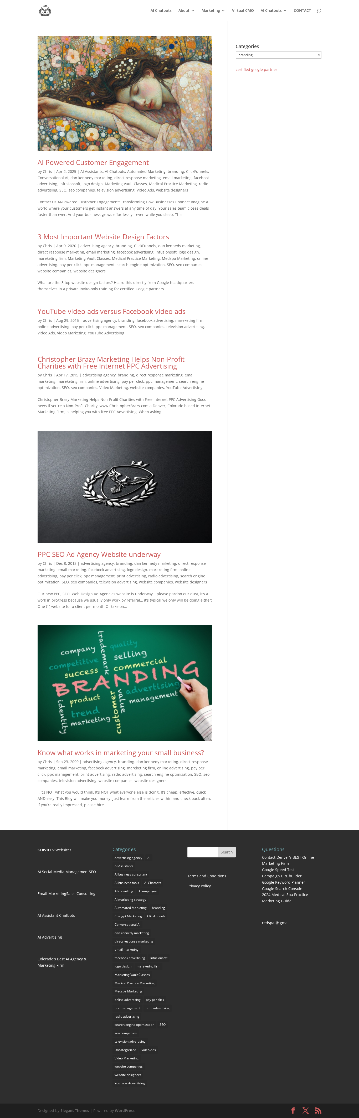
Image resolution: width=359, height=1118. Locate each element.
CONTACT (302, 11)
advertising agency (97, 245)
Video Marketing (71, 332)
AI (148, 858)
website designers (172, 190)
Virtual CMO (243, 11)
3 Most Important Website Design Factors (103, 236)
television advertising (116, 190)
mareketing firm (52, 258)
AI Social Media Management (63, 871)
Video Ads (145, 190)
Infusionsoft (69, 183)
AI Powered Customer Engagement (93, 162)
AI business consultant (131, 874)
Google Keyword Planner (283, 882)
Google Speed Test (278, 869)
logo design (93, 183)
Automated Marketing (146, 171)
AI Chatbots (161, 11)
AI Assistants (91, 171)
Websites (63, 849)
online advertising (53, 326)
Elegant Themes (74, 1110)
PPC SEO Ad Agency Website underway (99, 554)
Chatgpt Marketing (128, 916)
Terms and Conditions (206, 875)
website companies (54, 270)
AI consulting (124, 891)
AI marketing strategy (130, 899)
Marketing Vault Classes (126, 183)
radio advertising (163, 575)
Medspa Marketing (178, 258)
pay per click (70, 264)
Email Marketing (52, 893)
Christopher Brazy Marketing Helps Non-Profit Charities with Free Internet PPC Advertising (111, 362)
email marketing (177, 177)
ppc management (99, 264)
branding (176, 171)
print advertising (131, 575)
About (183, 11)
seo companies (82, 190)
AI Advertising (50, 937)
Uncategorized (125, 1050)
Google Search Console (282, 888)
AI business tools (127, 883)
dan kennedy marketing (91, 177)
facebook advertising (135, 252)
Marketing (211, 11)
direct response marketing (137, 177)
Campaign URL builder (282, 875)
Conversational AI (53, 177)
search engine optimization (141, 264)
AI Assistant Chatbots (56, 915)
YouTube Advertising (106, 332)
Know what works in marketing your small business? (121, 752)
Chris (47, 171)
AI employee (148, 891)
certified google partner (256, 69)
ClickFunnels (197, 171)
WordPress (125, 1110)
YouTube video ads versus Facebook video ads (112, 311)
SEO (62, 190)
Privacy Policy (199, 885)
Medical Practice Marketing (173, 183)
